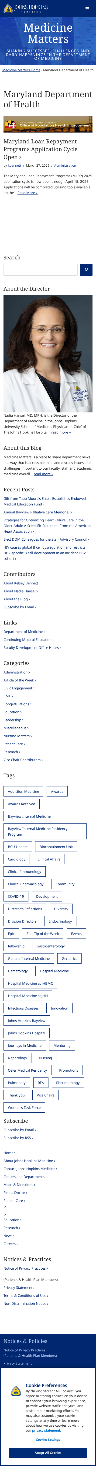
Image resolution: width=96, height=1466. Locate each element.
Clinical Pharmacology (26, 884)
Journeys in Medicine (24, 1045)
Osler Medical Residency (27, 1070)
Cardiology (16, 859)
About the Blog (15, 599)
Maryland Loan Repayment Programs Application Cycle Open (40, 149)
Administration (65, 165)
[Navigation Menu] (87, 8)
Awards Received (21, 803)
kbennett (14, 165)
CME (7, 696)
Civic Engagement (17, 688)
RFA (41, 1082)
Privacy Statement (17, 1287)
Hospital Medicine (54, 971)
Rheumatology (68, 1082)
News (7, 1235)
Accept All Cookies (48, 1453)
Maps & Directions (18, 1184)
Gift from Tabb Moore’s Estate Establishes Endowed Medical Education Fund (44, 501)
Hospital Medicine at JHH (28, 995)
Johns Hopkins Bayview (26, 1020)
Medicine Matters (48, 33)
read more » (61, 432)
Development (47, 896)
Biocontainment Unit (56, 846)
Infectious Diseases (23, 1008)
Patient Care (13, 743)
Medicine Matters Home (21, 70)
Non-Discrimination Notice (24, 1303)
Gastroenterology (51, 946)
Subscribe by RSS (17, 1137)
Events (76, 933)
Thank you (16, 1095)
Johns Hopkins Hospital (26, 1033)
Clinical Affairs (49, 859)
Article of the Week (18, 680)
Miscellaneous (14, 728)
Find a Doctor (14, 1192)
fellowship (16, 946)
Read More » (27, 192)
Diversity (61, 908)
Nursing (45, 1057)
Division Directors (22, 921)
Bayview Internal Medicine (29, 816)
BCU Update (17, 846)
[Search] (86, 270)
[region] (48, 1416)
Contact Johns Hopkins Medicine (29, 1168)
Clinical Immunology (24, 871)
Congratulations (16, 704)
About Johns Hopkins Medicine (28, 1160)
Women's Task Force (24, 1107)
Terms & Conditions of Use (24, 1295)
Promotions (68, 1070)
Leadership (12, 720)
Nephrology (17, 1057)
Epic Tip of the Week (43, 933)
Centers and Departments (24, 1176)
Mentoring (62, 1045)
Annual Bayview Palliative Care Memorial (36, 512)
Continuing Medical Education (27, 639)
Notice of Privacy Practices (24, 1268)
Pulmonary (17, 1082)
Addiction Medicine (23, 791)
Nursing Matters (16, 735)
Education (11, 712)
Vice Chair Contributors (22, 759)
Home (8, 1152)
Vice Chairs (45, 1095)
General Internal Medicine (29, 958)
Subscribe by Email (18, 607)
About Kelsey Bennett (20, 583)
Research (10, 751)
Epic (11, 933)
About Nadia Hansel (19, 591)
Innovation (59, 1008)
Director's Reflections (25, 908)
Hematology (18, 971)
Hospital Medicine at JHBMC (30, 983)
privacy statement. (46, 1430)
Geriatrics (69, 958)
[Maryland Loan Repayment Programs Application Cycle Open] (48, 124)
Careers (9, 1243)
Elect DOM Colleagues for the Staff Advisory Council (45, 539)
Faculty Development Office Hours (31, 647)
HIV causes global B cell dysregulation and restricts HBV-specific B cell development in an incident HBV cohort (44, 553)
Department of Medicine (23, 631)
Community (65, 884)
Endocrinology (60, 921)
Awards (57, 791)
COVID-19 (16, 896)
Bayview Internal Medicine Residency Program (38, 831)
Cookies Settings (48, 1439)
